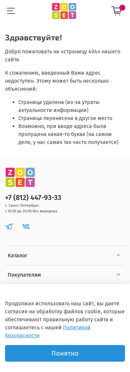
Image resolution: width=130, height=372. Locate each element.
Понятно (65, 353)
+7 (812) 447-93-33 (33, 198)
